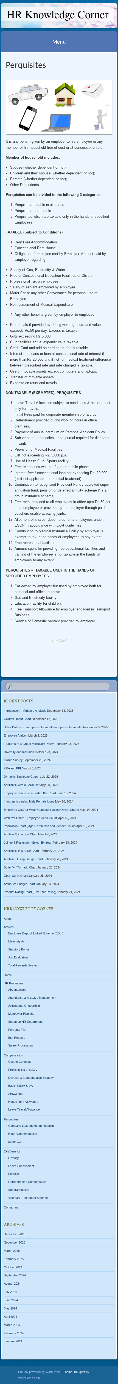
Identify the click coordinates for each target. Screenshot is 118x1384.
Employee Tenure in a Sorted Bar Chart (30, 793)
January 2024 (13, 1341)
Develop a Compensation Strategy (31, 1077)
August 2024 (12, 1283)
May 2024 (10, 1308)
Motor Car (15, 1141)
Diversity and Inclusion (19, 752)
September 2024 (15, 1275)
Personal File (17, 1029)
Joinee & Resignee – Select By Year (28, 842)
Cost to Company (20, 1061)
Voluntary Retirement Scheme (28, 1197)
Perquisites (11, 1119)
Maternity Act (17, 941)
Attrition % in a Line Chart (20, 834)
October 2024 (13, 1267)
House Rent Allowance (23, 1101)
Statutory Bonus (19, 949)
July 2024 (10, 1291)
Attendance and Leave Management (32, 997)
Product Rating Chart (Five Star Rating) (30, 892)
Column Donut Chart (17, 719)
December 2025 (14, 1234)
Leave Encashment (21, 1166)
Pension (13, 1173)
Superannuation (18, 1189)
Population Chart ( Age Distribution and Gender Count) (40, 826)
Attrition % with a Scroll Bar (22, 785)
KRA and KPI (12, 768)
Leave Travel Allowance (24, 1109)
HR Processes (14, 983)
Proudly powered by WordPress (39, 1372)
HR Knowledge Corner (57, 14)
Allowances (15, 1093)
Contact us (11, 1207)
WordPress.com (29, 1378)
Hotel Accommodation (22, 1133)
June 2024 (11, 1300)
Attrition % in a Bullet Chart (21, 850)
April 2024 (10, 1316)
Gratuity (13, 1158)
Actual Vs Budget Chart (19, 884)
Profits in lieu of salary (22, 1069)
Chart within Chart (16, 875)
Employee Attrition (15, 735)
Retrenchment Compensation (27, 1181)
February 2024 (14, 1333)
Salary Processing (20, 1045)
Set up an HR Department (25, 1021)
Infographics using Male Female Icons (29, 801)
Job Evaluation (18, 957)
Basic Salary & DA (20, 1085)
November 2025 (14, 1242)
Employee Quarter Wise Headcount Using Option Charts (41, 809)
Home (8, 975)
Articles (9, 927)
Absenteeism (17, 989)
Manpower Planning (21, 1013)
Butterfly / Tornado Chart (20, 867)
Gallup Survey (13, 760)
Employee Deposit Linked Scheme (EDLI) (35, 933)
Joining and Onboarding (24, 1005)
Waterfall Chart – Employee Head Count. (31, 818)
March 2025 (12, 1250)
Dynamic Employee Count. (21, 776)
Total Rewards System (23, 965)
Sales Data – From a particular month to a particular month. (43, 727)
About (8, 918)
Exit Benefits (12, 1151)
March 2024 (12, 1325)
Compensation (13, 1055)
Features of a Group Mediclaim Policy (29, 743)
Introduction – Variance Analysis (25, 710)
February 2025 (14, 1259)
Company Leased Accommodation (31, 1125)
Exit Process (16, 1037)
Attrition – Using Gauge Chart (23, 859)
